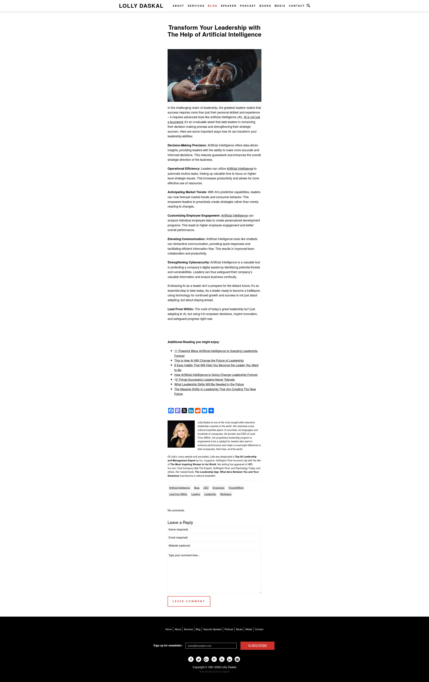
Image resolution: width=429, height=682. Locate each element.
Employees (218, 487)
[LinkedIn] (229, 659)
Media (280, 5)
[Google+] (206, 659)
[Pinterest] (214, 659)
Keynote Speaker (212, 629)
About (178, 5)
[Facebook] (191, 659)
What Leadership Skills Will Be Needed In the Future (209, 384)
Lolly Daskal (141, 5)
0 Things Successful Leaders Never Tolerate (205, 379)
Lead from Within (178, 494)
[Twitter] (198, 659)
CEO (205, 487)
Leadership (210, 494)
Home (168, 629)
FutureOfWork (236, 487)
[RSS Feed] (222, 659)
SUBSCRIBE (257, 645)
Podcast (248, 5)
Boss (196, 487)
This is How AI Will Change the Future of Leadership (209, 360)
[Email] (237, 659)
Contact (297, 5)
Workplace (225, 494)
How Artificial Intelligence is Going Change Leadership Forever (216, 374)
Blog (213, 5)
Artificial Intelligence (240, 168)
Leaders (195, 494)
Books (265, 5)
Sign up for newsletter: (168, 645)
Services (196, 5)
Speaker (229, 5)
